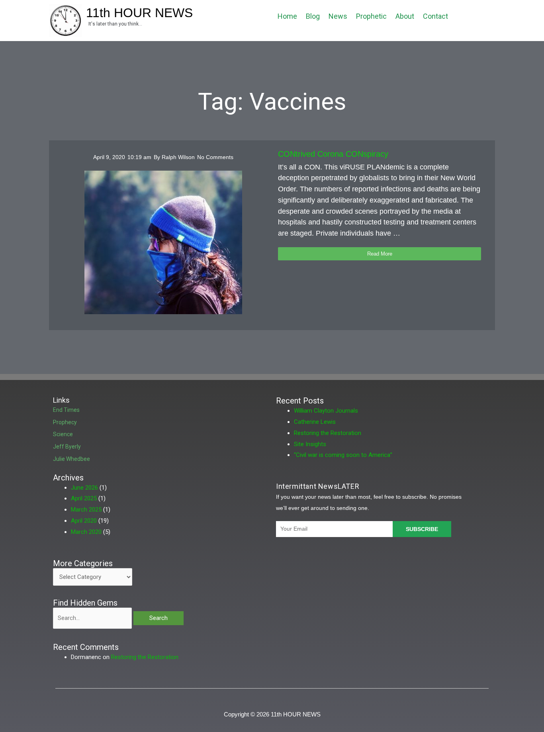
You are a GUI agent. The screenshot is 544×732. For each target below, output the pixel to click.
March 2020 (86, 531)
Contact (435, 16)
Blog (313, 16)
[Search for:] (93, 618)
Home (287, 16)
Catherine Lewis (315, 421)
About (404, 16)
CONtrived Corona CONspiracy (333, 154)
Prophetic (371, 16)
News (338, 16)
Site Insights (310, 444)
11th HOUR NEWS (139, 13)
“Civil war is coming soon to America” (343, 454)
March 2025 (86, 509)
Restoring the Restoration (327, 433)
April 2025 (84, 498)
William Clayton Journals (326, 410)
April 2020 (84, 520)
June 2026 (84, 487)
